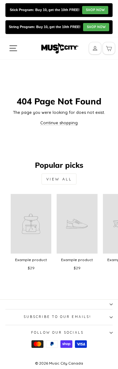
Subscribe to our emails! (57, 317)
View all (59, 179)
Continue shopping (59, 122)
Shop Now (95, 10)
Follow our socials (57, 333)
